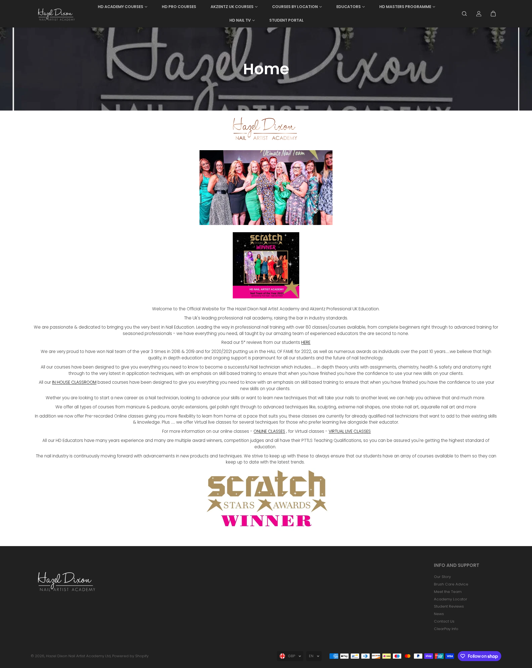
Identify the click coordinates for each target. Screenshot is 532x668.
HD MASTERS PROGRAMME (405, 6)
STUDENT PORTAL (286, 20)
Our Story (442, 576)
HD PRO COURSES (179, 6)
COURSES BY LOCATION (295, 6)
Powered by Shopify (130, 656)
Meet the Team (448, 591)
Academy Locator (450, 599)
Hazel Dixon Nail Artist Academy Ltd (78, 656)
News (439, 613)
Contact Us (444, 621)
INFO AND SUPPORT (456, 566)
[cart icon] (493, 13)
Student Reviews (449, 606)
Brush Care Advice (451, 584)
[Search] (464, 13)
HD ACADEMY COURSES (120, 6)
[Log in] (479, 13)
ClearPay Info (446, 628)
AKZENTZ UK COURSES (232, 6)
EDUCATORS (348, 6)
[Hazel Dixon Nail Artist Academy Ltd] (56, 13)
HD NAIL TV (240, 20)
